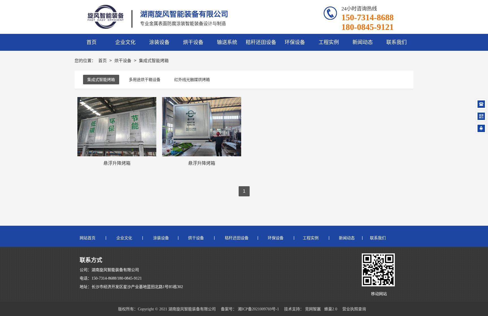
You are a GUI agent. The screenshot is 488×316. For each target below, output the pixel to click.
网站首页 (87, 238)
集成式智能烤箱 (101, 79)
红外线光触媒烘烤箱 (192, 79)
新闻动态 (347, 238)
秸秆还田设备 (236, 238)
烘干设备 (123, 60)
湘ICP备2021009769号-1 (258, 309)
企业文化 (124, 238)
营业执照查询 (354, 309)
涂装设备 (161, 238)
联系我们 (378, 238)
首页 (103, 60)
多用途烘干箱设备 (144, 79)
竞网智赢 (313, 309)
